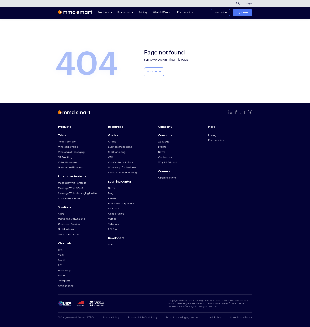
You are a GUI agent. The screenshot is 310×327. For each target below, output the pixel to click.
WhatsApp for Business (122, 167)
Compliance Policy (241, 317)
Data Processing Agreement (183, 317)
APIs (110, 244)
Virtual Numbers (68, 162)
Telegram (64, 280)
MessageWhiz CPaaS (70, 188)
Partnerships (185, 12)
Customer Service (69, 224)
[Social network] (230, 112)
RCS (60, 265)
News (111, 188)
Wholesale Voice (68, 147)
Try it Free (242, 12)
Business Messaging (120, 147)
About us (163, 141)
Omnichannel (66, 286)
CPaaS (112, 141)
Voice (61, 275)
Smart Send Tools (68, 234)
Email (61, 260)
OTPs (61, 213)
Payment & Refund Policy (142, 317)
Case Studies (116, 213)
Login (249, 3)
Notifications (66, 229)
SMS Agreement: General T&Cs (76, 317)
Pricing (143, 12)
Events (112, 198)
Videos (112, 219)
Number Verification (70, 167)
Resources (124, 12)
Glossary (113, 208)
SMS (60, 249)
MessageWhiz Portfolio (72, 183)
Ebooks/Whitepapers (121, 203)
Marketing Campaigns (71, 219)
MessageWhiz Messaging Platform (79, 193)
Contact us (220, 12)
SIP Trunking (65, 157)
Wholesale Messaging (71, 152)
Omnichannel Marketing (122, 172)
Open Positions (167, 177)
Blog (111, 193)
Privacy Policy (111, 317)
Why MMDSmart (162, 12)
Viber (61, 255)
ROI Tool (112, 229)
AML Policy (215, 317)
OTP (110, 157)
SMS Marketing (116, 152)
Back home (154, 71)
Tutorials (113, 224)
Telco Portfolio (67, 141)
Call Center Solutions (120, 162)
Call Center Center (69, 198)
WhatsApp (64, 270)
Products (103, 12)
